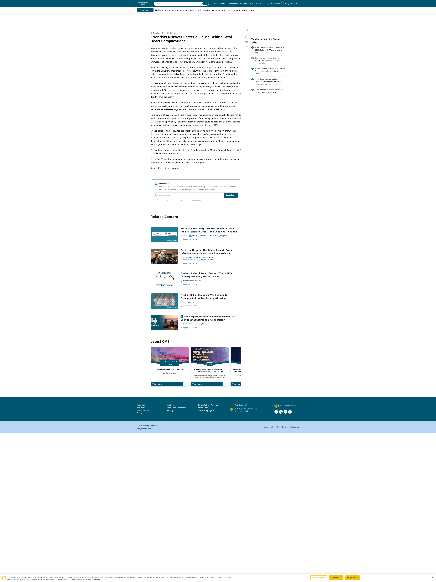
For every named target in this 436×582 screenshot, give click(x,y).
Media (222, 3)
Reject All (336, 578)
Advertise (141, 405)
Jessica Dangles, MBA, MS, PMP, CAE (213, 236)
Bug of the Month (195, 10)
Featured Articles (227, 10)
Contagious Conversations (211, 10)
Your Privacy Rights (206, 410)
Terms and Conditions (176, 407)
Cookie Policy (96, 579)
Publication (247, 3)
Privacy (170, 410)
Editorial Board (143, 410)
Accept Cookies (352, 578)
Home (265, 427)
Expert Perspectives (182, 10)
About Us (141, 407)
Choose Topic (144, 10)
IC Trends (237, 10)
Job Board (171, 405)
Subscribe (230, 195)
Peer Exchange (169, 10)
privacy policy (196, 200)
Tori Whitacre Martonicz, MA (194, 324)
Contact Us (141, 413)
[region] (218, 578)
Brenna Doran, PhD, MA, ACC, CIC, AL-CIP (197, 260)
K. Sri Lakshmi (188, 302)
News (216, 3)
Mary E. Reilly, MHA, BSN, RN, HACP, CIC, (198, 257)
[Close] (432, 577)
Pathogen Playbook (248, 10)
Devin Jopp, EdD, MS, (191, 236)
